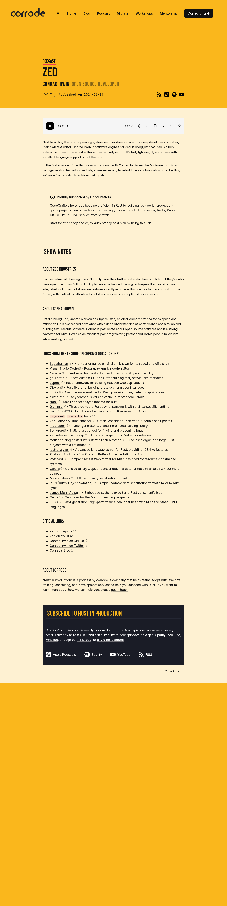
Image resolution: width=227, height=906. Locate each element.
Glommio (56, 406)
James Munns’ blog (64, 492)
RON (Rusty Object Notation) (71, 483)
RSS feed (84, 640)
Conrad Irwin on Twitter (67, 545)
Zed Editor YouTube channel (70, 421)
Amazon (52, 640)
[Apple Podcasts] (167, 94)
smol (53, 402)
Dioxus (55, 387)
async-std (57, 397)
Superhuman (59, 363)
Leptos (55, 383)
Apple (149, 635)
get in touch (119, 590)
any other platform (110, 640)
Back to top (175, 671)
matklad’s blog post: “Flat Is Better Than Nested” (85, 440)
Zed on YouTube (62, 536)
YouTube (173, 635)
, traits (71, 416)
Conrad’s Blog (60, 550)
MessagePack (60, 478)
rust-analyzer (59, 449)
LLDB (54, 502)
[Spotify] (174, 94)
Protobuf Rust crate (64, 454)
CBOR (54, 469)
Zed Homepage (61, 531)
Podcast (49, 61)
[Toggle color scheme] (58, 13)
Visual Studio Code (64, 368)
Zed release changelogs (67, 435)
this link (145, 223)
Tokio (54, 392)
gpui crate (57, 378)
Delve (54, 497)
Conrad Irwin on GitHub (67, 541)
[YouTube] (181, 94)
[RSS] (159, 94)
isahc (53, 411)
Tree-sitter (57, 426)
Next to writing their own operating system (73, 142)
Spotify (160, 635)
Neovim (55, 373)
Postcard (56, 459)
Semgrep (56, 430)
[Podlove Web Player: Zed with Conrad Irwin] (113, 126)
